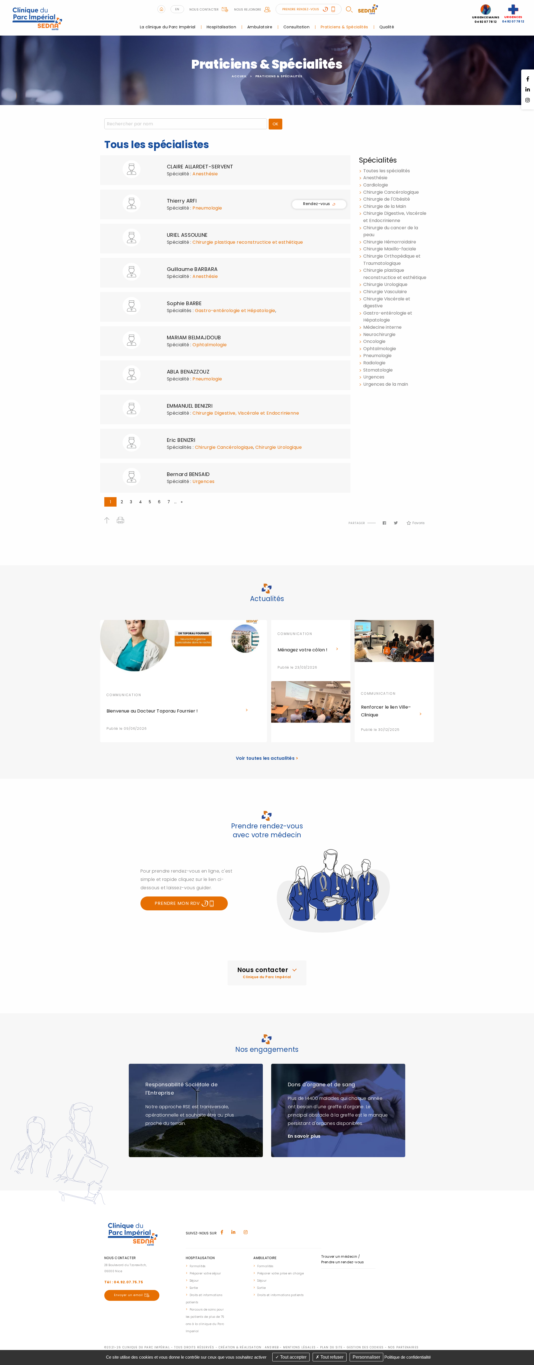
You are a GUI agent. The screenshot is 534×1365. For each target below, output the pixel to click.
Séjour (194, 1281)
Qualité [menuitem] (386, 27)
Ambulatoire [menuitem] (259, 27)
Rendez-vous (316, 204)
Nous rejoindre (247, 9)
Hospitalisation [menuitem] (221, 27)
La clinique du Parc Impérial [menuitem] (168, 27)
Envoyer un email (128, 1295)
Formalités (198, 1266)
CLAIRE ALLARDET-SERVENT (200, 166)
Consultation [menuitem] (296, 27)
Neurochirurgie (379, 334)
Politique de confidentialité (407, 1357)
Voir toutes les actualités (267, 758)
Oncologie (374, 341)
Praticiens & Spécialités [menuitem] (344, 27)
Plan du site (331, 1347)
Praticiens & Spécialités (278, 76)
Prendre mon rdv (178, 903)
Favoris (418, 522)
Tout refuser (331, 1357)
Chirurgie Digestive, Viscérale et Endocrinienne (245, 413)
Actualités (267, 598)
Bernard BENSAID (188, 474)
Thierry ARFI (182, 200)
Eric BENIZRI (181, 440)
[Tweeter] (396, 523)
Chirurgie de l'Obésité (386, 199)
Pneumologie (207, 208)
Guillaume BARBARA (192, 269)
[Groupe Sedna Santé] (368, 8)
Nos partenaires (403, 1347)
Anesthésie (205, 174)
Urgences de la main (385, 384)
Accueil (239, 76)
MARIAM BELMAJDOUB (194, 337)
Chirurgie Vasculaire (385, 291)
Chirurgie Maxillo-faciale (389, 249)
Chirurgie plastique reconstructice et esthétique (247, 242)
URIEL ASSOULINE (187, 234)
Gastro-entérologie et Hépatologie (235, 310)
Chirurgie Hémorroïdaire (389, 242)
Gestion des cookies (365, 1347)
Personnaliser (366, 1357)
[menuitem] (206, 1265)
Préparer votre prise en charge (280, 1273)
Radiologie (374, 363)
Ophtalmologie (209, 345)
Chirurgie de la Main (384, 206)
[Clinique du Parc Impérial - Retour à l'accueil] (37, 17)
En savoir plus (304, 1136)
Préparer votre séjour (205, 1273)
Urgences (203, 481)
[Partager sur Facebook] (384, 523)
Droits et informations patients (280, 1295)
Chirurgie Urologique (278, 447)
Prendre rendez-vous (301, 9)
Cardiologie (375, 185)
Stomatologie (378, 370)
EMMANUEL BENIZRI (189, 405)
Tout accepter (292, 1357)
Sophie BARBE (184, 303)
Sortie (194, 1288)
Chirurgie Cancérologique (224, 447)
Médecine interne (382, 327)
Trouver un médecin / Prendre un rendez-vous (342, 1259)
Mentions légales (299, 1347)
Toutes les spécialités (386, 171)
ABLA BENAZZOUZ (188, 371)
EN (177, 9)
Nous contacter (204, 9)
